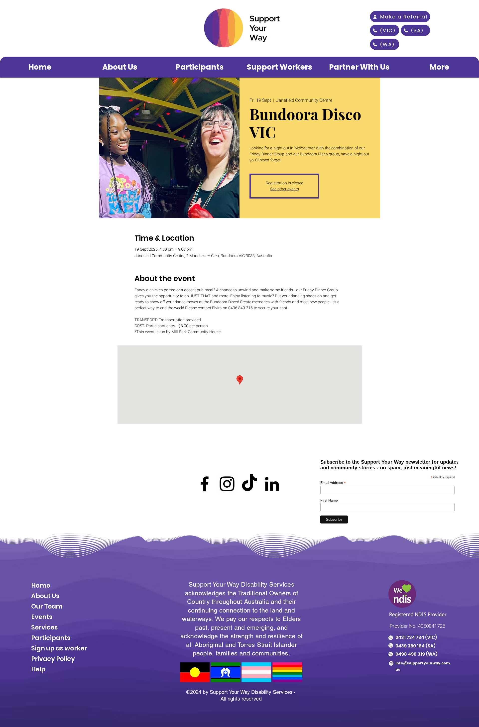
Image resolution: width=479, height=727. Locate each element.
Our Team (47, 606)
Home (40, 585)
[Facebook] (205, 484)
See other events (284, 189)
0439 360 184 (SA (414, 646)
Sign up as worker (59, 648)
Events (42, 617)
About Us (46, 596)
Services (44, 627)
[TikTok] (249, 484)
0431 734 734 (409, 637)
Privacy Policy (53, 658)
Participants (51, 637)
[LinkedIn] (272, 484)
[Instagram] (227, 484)
